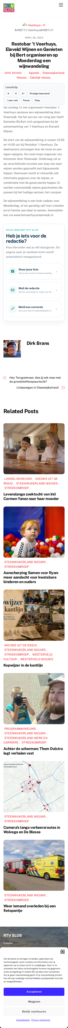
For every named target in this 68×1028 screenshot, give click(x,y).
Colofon (8, 943)
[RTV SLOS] (8, 10)
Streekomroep (16, 488)
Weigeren (34, 1001)
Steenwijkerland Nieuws (37, 483)
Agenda (34, 73)
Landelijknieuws (18, 478)
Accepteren (34, 991)
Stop (37, 100)
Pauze (26, 100)
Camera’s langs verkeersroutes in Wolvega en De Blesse (31, 829)
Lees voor (12, 100)
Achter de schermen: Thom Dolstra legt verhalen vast (33, 750)
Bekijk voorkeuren (34, 1011)
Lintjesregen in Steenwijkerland (38, 387)
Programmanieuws (20, 728)
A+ (23, 93)
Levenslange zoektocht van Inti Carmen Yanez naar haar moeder (31, 496)
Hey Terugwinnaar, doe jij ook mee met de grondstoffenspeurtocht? (35, 379)
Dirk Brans (13, 72)
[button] (62, 952)
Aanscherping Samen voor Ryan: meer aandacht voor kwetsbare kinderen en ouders (31, 577)
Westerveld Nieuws (36, 659)
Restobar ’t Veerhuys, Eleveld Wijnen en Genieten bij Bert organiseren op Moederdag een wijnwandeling (34, 55)
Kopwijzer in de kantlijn (23, 665)
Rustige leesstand (40, 93)
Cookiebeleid (23, 1020)
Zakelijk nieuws (40, 77)
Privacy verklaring (40, 1020)
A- (8, 93)
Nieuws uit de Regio (20, 645)
